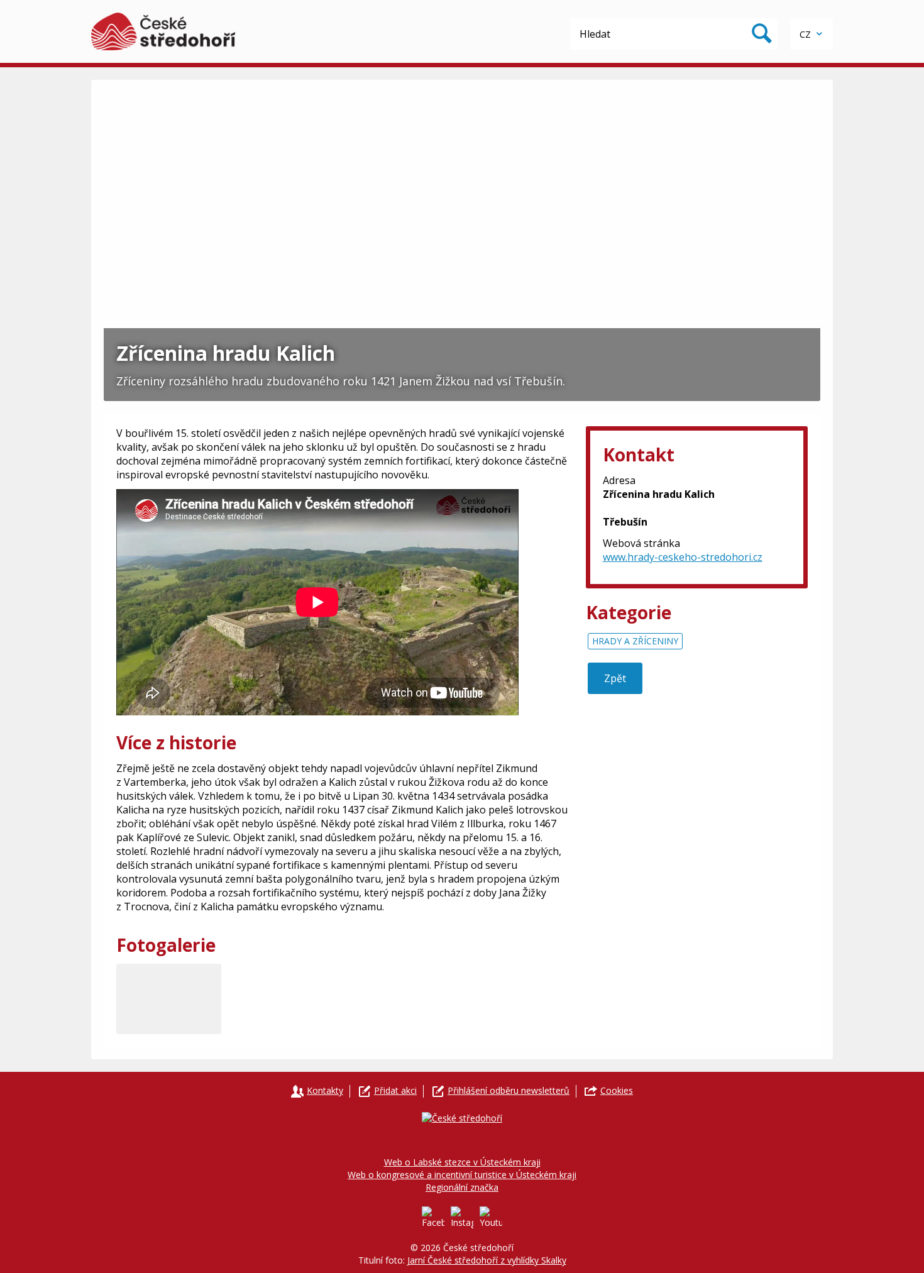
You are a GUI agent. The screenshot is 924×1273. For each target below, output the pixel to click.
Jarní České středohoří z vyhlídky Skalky (486, 1260)
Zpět (615, 678)
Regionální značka (462, 1187)
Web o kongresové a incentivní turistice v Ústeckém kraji (462, 1175)
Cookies (616, 1090)
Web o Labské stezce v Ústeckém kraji (462, 1162)
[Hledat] (762, 34)
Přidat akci (395, 1090)
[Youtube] (491, 1217)
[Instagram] (462, 1217)
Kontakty (325, 1090)
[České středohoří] (163, 31)
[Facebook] (433, 1217)
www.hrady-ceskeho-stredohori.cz (682, 557)
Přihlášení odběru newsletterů (508, 1090)
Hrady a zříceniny (635, 641)
